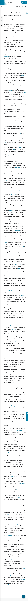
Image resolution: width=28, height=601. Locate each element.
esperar (19, 490)
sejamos (23, 579)
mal (11, 210)
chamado (6, 56)
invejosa (9, 537)
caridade (10, 535)
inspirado (17, 167)
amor (20, 560)
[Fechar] (2, 17)
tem (5, 506)
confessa (17, 525)
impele (11, 165)
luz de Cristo (16, 230)
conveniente (11, 403)
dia (23, 420)
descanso (21, 67)
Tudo (19, 315)
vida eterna (21, 497)
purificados (12, 585)
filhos (22, 246)
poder (5, 420)
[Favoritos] (19, 6)
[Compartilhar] (2, 25)
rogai (24, 568)
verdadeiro (7, 118)
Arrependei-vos (16, 406)
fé (11, 40)
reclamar (13, 329)
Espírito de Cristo (17, 191)
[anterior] (7, 600)
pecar (9, 155)
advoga (16, 342)
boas (20, 147)
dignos (12, 476)
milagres (13, 326)
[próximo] (21, 600)
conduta (23, 75)
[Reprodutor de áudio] (23, 596)
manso (8, 514)
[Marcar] (2, 20)
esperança (22, 483)
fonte (19, 133)
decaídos (11, 291)
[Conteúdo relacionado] (22, 6)
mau (10, 90)
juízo (17, 234)
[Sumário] (2, 6)
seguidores (13, 576)
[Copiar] (2, 23)
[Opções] (25, 6)
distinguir (13, 194)
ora (25, 92)
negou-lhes (19, 430)
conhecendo (18, 264)
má (22, 106)
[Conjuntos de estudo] (16, 6)
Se (14, 399)
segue (5, 142)
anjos (19, 268)
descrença (6, 452)
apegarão (16, 340)
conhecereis (7, 84)
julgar (5, 180)
